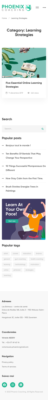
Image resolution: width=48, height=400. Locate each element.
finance (39, 253)
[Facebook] (2, 323)
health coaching (37, 259)
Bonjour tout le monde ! (18, 145)
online (6, 270)
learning (7, 264)
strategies (29, 270)
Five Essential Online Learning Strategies (24, 85)
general (7, 259)
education (27, 253)
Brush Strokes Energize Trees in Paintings (22, 189)
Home (4, 18)
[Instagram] (6, 323)
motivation (35, 264)
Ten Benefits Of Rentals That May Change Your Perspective (23, 156)
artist (6, 253)
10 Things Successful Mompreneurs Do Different (26, 168)
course (15, 253)
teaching (7, 275)
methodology (20, 264)
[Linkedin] (10, 323)
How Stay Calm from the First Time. (24, 178)
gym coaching (20, 259)
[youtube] (13, 323)
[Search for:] (24, 129)
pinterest (17, 270)
